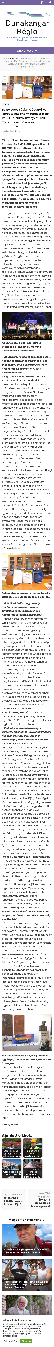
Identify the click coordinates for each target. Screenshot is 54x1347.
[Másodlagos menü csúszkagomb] (3, 2)
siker (6, 104)
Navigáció (28, 50)
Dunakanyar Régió (27, 27)
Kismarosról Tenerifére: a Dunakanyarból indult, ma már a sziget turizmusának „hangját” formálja (26, 1285)
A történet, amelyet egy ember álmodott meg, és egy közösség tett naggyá (25, 1250)
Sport (13, 1246)
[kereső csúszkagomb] (50, 2)
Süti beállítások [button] (11, 1341)
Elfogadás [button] (26, 1341)
